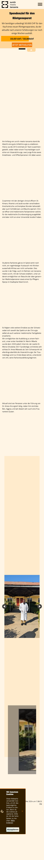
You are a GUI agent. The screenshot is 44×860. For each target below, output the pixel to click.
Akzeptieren (13, 829)
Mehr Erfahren (10, 821)
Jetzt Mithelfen (22, 45)
